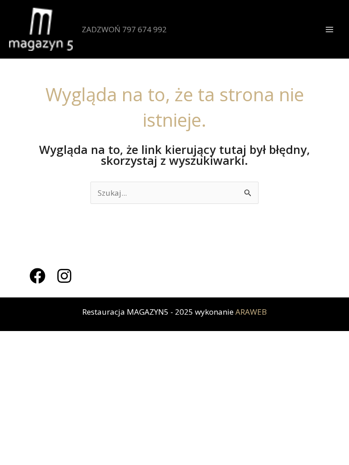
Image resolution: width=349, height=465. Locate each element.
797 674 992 (144, 29)
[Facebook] (37, 276)
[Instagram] (64, 276)
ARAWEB (251, 312)
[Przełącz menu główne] (329, 29)
